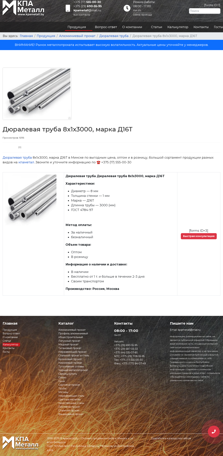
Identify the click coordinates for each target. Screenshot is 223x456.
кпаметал (26, 162)
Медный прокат (68, 344)
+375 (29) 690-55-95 (125, 345)
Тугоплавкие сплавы (71, 366)
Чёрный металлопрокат (73, 370)
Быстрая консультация (198, 236)
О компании (132, 27)
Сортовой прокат (69, 384)
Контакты (201, 27)
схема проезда (142, 14)
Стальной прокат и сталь (73, 355)
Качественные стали (71, 403)
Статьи (156, 27)
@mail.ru (87, 10)
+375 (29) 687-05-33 (126, 348)
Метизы (63, 392)
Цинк (61, 381)
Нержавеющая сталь (71, 395)
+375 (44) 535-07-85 (126, 352)
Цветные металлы (69, 399)
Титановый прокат (69, 348)
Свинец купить (67, 373)
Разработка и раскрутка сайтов (171, 438)
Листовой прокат (69, 406)
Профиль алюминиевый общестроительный (73, 335)
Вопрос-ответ (106, 27)
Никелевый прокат (70, 362)
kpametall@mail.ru (189, 329)
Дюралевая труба (17, 158)
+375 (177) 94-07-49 (134, 363)
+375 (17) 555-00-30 (131, 359)
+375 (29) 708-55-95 (133, 356)
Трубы (62, 388)
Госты (218, 27)
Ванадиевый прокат (71, 414)
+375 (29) (88, 6)
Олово (62, 377)
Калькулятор (177, 27)
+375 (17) (87, 2)
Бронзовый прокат (70, 359)
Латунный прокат (69, 340)
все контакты (82, 14)
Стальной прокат (68, 410)
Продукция (77, 27)
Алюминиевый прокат (72, 329)
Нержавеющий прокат (72, 351)
